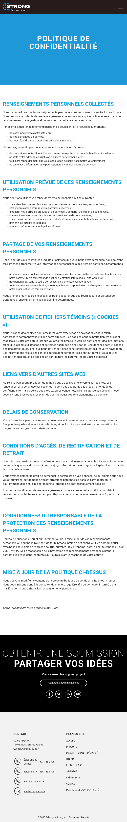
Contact (71, 783)
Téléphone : (29, 771)
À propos (71, 771)
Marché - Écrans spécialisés (82, 753)
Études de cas (74, 765)
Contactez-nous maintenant (63, 682)
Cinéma (70, 759)
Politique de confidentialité (82, 790)
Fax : (26, 781)
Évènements (73, 777)
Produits (71, 746)
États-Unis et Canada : (30, 761)
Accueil (70, 740)
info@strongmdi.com (31, 791)
